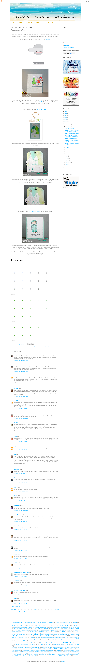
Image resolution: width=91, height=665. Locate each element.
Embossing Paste (35, 633)
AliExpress (63, 622)
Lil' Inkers (43, 639)
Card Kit (15, 627)
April (67, 158)
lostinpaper (16, 469)
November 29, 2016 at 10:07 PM (21, 473)
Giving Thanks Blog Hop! (71, 138)
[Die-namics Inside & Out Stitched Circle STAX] (46, 273)
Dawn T (15, 487)
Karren (15, 545)
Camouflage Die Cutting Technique (43, 625)
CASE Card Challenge (19, 345)
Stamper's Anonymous (35, 650)
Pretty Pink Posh (74, 644)
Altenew (68, 622)
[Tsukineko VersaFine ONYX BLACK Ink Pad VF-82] (22, 335)
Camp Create (54, 625)
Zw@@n (16, 562)
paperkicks (16, 554)
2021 (65, 113)
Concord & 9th (67, 628)
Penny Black (33, 644)
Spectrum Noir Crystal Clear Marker (22, 648)
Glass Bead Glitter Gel (55, 634)
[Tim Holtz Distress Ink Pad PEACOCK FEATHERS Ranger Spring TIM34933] (38, 308)
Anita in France (17, 534)
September (68, 149)
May (67, 156)
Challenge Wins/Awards (33, 22)
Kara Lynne (16, 580)
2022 (65, 111)
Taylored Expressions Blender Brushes (41, 651)
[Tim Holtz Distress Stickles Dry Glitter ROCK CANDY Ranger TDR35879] (22, 316)
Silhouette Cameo (35, 647)
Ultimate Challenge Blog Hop (18, 654)
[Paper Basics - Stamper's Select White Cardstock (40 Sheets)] (14, 273)
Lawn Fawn (18, 639)
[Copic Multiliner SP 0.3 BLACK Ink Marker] (14, 289)
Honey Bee (14, 637)
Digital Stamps (75, 630)
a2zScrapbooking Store (17, 622)
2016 (65, 123)
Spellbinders (33, 648)
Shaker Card (14, 647)
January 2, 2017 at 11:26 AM (20, 594)
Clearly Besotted (43, 628)
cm (14, 376)
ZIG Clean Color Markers (65, 655)
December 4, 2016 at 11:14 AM (21, 568)
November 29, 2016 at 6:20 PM (21, 432)
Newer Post (13, 609)
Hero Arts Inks (74, 635)
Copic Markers (25, 630)
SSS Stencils (26, 650)
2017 (65, 121)
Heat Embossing (49, 635)
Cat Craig (16, 388)
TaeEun (15, 495)
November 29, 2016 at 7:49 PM (21, 465)
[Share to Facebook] (32, 344)
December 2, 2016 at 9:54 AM (20, 540)
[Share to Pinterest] (33, 344)
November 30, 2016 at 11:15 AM (21, 500)
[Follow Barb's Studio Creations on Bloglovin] (69, 54)
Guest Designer (16, 635)
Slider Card (73, 647)
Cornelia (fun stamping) (19, 590)
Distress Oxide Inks (24, 631)
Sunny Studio (18, 651)
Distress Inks (15, 631)
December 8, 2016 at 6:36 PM (20, 576)
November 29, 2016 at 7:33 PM (21, 441)
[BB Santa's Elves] (30, 273)
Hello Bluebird (57, 635)
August (67, 151)
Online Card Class (44, 642)
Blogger (63, 661)
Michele (40, 101)
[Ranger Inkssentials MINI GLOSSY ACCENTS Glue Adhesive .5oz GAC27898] (38, 289)
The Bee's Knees (67, 651)
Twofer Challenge (75, 653)
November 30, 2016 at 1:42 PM (21, 510)
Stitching (65, 650)
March (67, 160)
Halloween (31, 635)
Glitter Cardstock (71, 634)
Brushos (23, 625)
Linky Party (37, 345)
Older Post (57, 609)
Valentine (30, 654)
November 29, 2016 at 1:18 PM (21, 383)
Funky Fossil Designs (21, 634)
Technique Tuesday (52, 651)
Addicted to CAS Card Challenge (38, 622)
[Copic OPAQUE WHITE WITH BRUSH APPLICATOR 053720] (30, 316)
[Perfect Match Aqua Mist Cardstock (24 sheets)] (22, 327)
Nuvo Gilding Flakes (19, 642)
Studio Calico (71, 650)
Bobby (15, 436)
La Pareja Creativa (59, 637)
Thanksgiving (60, 651)
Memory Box (71, 639)
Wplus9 (34, 655)
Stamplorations (50, 650)
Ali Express (58, 622)
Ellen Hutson (19, 633)
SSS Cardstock (45, 648)
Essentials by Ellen (55, 633)
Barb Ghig (66, 45)
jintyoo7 (16, 446)
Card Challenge (64, 625)
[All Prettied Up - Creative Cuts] (38, 327)
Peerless (17, 644)
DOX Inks (54, 631)
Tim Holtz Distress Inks (55, 653)
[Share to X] (31, 344)
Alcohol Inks (51, 622)
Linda (15, 598)
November (68, 126)
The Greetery (24, 653)
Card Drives (76, 625)
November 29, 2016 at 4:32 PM (21, 418)
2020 (65, 115)
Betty (15, 354)
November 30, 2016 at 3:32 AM (21, 491)
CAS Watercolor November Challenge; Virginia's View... (72, 136)
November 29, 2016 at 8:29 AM (21, 360)
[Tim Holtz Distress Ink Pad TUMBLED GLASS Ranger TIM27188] (38, 281)
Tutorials (20, 22)
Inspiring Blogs (48, 22)
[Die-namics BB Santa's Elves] (38, 273)
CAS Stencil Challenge (63, 627)
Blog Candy (75, 623)
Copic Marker (17, 630)
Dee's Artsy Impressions (52, 630)
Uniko (26, 654)
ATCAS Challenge (35, 623)
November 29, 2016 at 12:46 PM (21, 371)
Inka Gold (37, 637)
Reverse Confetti (54, 645)
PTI (30, 645)
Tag (23, 651)
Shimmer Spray (20, 647)
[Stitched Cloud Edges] (22, 281)
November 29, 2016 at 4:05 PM (21, 408)
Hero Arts (64, 635)
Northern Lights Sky (45, 345)
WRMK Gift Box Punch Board (53, 655)
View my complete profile (68, 47)
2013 (65, 171)
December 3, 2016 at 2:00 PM (20, 550)
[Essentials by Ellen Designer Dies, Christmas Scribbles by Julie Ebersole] (14, 308)
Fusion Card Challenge (32, 634)
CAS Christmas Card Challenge (25, 627)
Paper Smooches (55, 642)
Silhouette (27, 647)
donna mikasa (17, 413)
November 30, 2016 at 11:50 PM (21, 521)
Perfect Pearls (41, 644)
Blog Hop (14, 625)
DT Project (62, 631)
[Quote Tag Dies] (22, 300)
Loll (15, 454)
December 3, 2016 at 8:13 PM (20, 558)
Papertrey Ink (66, 643)
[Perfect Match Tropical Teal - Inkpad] (22, 308)
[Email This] (28, 344)
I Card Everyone (17, 422)
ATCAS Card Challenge (24, 623)
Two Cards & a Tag (69, 128)
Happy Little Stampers (39, 635)
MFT (77, 639)
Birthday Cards (67, 623)
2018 (65, 119)
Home (13, 22)
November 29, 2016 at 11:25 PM (21, 482)
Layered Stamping (27, 639)
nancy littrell (17, 505)
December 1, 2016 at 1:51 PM (20, 529)
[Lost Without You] (30, 300)
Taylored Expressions (29, 651)
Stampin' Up (43, 650)
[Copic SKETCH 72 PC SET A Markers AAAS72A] (46, 281)
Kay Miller (16, 400)
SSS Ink (72, 648)
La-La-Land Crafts (67, 637)
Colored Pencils (59, 628)
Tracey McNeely (17, 514)
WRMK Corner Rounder (42, 655)
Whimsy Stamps (61, 654)
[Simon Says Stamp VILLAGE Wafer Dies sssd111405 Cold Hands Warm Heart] (38, 300)
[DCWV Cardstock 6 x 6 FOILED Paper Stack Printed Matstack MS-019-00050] (22, 273)
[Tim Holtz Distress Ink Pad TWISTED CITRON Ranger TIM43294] (30, 308)
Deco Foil (44, 630)
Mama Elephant (60, 639)
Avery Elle (46, 623)
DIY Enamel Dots (33, 631)
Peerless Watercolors (25, 644)
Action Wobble (27, 622)
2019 (65, 117)
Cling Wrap (53, 628)
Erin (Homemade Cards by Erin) (21, 572)
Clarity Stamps (35, 628)
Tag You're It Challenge (42, 109)
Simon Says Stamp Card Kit (58, 647)
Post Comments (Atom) (22, 611)
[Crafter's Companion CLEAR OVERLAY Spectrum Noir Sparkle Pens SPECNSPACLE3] (30, 289)
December (68, 124)
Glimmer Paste (63, 634)
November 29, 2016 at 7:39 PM (21, 449)
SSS (39, 648)
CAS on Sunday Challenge (34, 211)
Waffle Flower (36, 654)
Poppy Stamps (65, 644)
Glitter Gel (77, 634)
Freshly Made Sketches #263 (72, 133)
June (67, 154)
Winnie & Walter (15, 655)
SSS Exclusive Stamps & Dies (58, 648)
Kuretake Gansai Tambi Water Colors (47, 637)
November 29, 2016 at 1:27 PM (21, 396)
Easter (70, 631)
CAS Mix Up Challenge (53, 627)
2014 (65, 169)
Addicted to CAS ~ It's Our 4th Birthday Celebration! (72, 131)
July (67, 153)
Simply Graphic (66, 647)
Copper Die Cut (33, 630)
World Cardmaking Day (26, 655)
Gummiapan (25, 635)
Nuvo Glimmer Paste (29, 642)
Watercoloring (51, 654)
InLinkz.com (13, 294)
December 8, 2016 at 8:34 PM (20, 585)
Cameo (33, 625)
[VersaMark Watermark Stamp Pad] (46, 308)
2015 (65, 167)
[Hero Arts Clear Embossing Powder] (30, 335)
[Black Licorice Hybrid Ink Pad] (30, 281)
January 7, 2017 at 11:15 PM (20, 603)
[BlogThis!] (29, 344)
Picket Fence (48, 644)
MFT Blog (48, 39)
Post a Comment (16, 606)
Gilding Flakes (47, 634)
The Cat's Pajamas (74, 651)
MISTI (23, 641)
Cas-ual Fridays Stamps (75, 627)
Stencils (59, 650)
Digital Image (68, 630)
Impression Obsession (22, 637)
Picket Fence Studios (56, 644)
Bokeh (18, 625)
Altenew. (75, 622)
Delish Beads (61, 630)
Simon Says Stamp (46, 647)
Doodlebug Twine (48, 631)
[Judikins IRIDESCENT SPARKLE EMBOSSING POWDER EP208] (14, 316)
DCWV (39, 630)
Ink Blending (31, 637)
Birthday (53, 623)
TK (14, 477)
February (68, 162)
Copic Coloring (32, 345)
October (68, 147)
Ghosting (41, 634)
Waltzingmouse (43, 654)
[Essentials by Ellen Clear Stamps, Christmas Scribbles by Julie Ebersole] (46, 300)
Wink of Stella (75, 654)
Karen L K (16, 525)
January (68, 164)
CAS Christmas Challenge (41, 627)
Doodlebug (41, 631)
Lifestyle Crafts (35, 639)
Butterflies (29, 625)
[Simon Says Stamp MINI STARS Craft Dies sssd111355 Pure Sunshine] (14, 281)
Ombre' (36, 642)
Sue (15, 365)
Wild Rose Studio (69, 654)
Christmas (26, 345)
